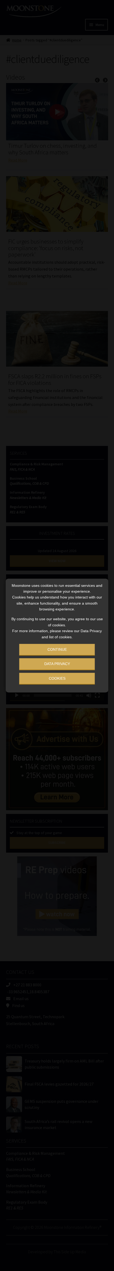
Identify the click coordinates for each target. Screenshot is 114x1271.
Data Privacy (57, 664)
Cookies (57, 678)
